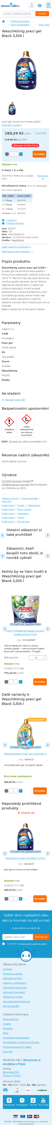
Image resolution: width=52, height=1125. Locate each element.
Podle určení (8, 505)
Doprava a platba (13, 973)
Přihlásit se (41, 937)
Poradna (8, 1028)
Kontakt (7, 969)
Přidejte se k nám (13, 997)
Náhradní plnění (12, 978)
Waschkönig (17, 240)
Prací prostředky (20, 24)
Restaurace (23, 513)
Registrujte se (43, 177)
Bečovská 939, (12, 1074)
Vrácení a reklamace (14, 983)
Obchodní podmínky (15, 987)
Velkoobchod (10, 1019)
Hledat (42, 13)
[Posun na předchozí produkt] (5, 629)
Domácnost (23, 521)
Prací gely (44, 24)
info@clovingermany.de (15, 484)
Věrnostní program (14, 992)
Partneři (7, 1051)
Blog (5, 1033)
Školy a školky (24, 509)
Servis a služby (11, 1006)
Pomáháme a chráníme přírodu (21, 1042)
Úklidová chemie (20, 21)
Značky (21, 505)
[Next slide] (48, 535)
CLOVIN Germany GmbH (16, 481)
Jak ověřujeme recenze (16, 1001)
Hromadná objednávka (16, 1037)
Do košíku (39, 154)
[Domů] (3, 21)
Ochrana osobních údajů (17, 1047)
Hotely (20, 517)
